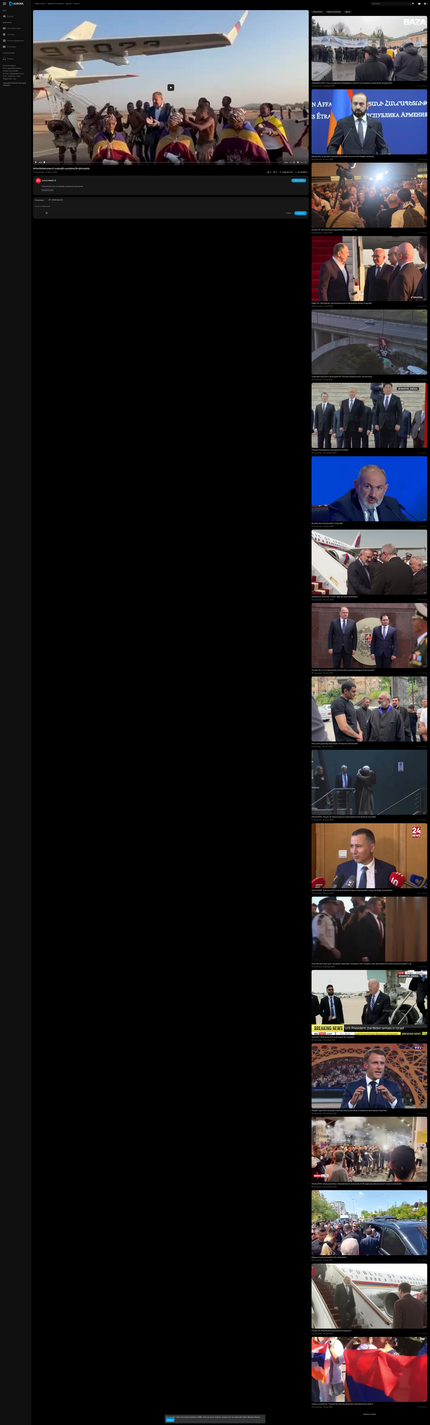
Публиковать (300, 213)
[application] (171, 87)
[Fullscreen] (305, 162)
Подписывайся (298, 180)
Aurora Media (48, 180)
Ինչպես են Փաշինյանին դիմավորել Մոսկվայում (331, 1331)
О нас (5, 76)
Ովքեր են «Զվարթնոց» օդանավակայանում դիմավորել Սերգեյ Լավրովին (342, 303)
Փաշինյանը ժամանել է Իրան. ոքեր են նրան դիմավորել (334, 597)
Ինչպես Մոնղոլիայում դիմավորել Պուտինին (330, 450)
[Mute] (298, 162)
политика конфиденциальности (13, 74)
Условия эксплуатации (10, 71)
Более (76, 3)
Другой (68, 3)
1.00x (290, 162)
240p (302, 162)
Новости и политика (55, 3)
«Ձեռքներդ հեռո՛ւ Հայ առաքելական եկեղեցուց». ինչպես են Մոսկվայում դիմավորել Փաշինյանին (352, 83)
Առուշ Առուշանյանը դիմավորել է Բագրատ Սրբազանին (335, 743)
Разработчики (7, 79)
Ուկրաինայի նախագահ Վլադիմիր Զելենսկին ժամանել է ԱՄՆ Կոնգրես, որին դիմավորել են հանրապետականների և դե (361, 964)
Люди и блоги (40, 3)
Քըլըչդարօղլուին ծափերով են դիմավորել (329, 1257)
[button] (425, 3)
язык (14, 79)
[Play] (36, 162)
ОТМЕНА (288, 213)
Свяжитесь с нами (14, 76)
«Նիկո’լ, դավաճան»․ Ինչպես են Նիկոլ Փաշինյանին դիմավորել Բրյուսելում (342, 1404)
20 (294, 162)
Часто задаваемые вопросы (12, 68)
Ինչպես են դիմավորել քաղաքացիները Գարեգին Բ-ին (334, 230)
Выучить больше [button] (254, 1417)
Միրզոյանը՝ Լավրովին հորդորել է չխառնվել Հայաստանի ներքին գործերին (343, 156)
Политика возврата (9, 66)
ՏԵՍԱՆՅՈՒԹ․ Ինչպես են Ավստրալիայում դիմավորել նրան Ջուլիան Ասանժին (344, 817)
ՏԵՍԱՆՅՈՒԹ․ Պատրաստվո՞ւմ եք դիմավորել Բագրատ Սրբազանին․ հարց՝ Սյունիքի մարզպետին (352, 890)
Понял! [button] (170, 1420)
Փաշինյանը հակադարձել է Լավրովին (327, 523)
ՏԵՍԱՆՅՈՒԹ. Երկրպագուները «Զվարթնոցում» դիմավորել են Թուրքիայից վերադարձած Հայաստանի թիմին (357, 1184)
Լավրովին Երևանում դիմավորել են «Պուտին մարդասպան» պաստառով (342, 376)
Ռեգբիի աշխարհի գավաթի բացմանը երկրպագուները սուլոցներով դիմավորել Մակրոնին (349, 1110)
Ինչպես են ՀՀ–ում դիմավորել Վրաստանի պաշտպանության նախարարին (343, 670)
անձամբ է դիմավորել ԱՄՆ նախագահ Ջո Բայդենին (333, 1037)
